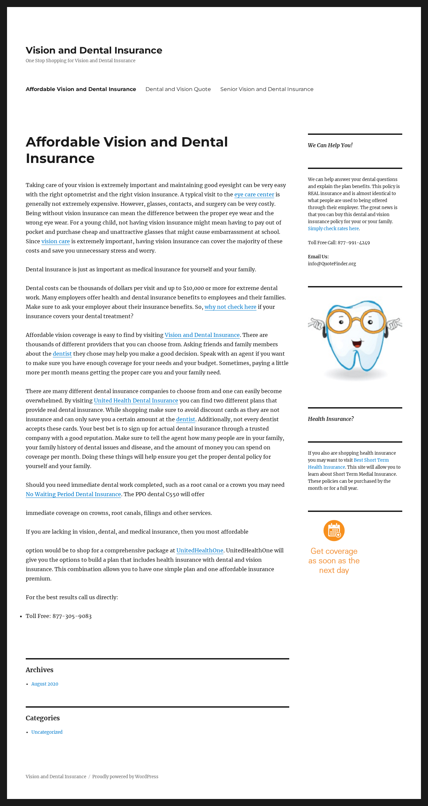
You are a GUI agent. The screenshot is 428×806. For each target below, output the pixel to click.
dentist (62, 353)
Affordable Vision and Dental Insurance (81, 89)
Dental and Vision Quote (178, 89)
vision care (55, 241)
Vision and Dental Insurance (94, 50)
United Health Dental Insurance (136, 400)
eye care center (254, 194)
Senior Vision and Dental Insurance (267, 89)
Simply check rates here (333, 229)
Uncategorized (47, 732)
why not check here (230, 306)
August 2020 (44, 684)
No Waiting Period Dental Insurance (73, 494)
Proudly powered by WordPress (125, 777)
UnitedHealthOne (200, 550)
